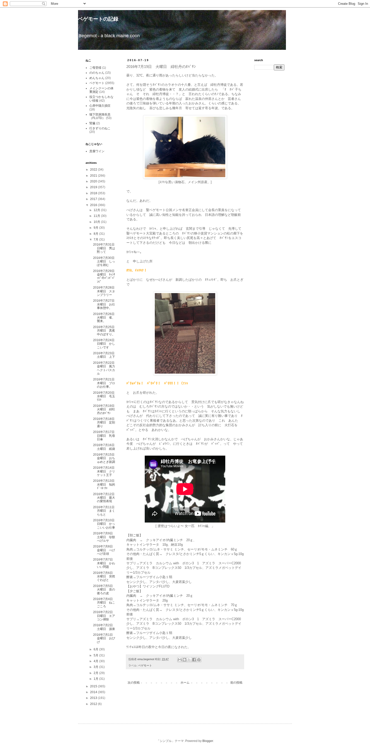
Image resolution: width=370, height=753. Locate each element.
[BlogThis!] (184, 659)
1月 (96, 679)
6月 (96, 649)
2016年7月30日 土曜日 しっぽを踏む (105, 261)
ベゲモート (145, 665)
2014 (94, 692)
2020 (94, 181)
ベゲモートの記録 (98, 19)
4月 (96, 661)
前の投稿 (236, 682)
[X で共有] (189, 659)
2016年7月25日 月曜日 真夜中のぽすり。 (105, 330)
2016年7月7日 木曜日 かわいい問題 (104, 563)
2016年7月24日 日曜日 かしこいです (105, 343)
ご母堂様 (95, 67)
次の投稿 (134, 682)
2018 (94, 193)
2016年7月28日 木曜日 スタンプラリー (105, 291)
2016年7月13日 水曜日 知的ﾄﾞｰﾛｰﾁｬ (105, 484)
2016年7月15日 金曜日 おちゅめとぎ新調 (105, 458)
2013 (94, 698)
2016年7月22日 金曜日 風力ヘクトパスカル (105, 368)
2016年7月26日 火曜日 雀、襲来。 (105, 317)
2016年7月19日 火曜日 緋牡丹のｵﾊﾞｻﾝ (105, 409)
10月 (97, 222)
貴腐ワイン (96, 151)
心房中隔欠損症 (99, 105)
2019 (94, 187)
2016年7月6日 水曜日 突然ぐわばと (104, 576)
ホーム (185, 682)
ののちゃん (96, 72)
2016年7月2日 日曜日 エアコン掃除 (104, 615)
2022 (94, 169)
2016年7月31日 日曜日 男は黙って (105, 248)
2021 (94, 175)
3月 (96, 667)
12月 (97, 210)
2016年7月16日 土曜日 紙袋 (105, 446)
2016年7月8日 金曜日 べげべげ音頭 (104, 550)
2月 (96, 673)
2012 (94, 704)
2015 (94, 686)
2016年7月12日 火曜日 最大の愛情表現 (105, 497)
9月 (96, 227)
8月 (96, 233)
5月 (96, 655)
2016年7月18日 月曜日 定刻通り (105, 422)
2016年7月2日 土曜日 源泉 (104, 626)
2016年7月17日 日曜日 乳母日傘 (105, 435)
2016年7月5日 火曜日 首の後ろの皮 (104, 589)
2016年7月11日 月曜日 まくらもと (105, 510)
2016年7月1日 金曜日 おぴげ (104, 638)
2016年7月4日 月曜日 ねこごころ (104, 602)
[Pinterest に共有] (198, 659)
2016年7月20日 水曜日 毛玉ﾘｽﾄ (105, 396)
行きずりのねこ (99, 128)
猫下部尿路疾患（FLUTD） (99, 116)
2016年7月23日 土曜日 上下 (105, 355)
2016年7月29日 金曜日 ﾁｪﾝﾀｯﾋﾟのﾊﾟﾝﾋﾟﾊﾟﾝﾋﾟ (105, 276)
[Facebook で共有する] (194, 659)
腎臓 (92, 123)
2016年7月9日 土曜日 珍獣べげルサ (104, 537)
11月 (97, 216)
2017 (94, 199)
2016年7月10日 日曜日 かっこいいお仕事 (105, 524)
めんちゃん (96, 78)
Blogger (207, 741)
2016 (94, 205)
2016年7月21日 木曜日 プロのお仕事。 (105, 383)
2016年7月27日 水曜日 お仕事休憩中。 (105, 304)
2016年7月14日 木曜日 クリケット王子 (105, 471)
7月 (96, 239)
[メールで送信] (179, 659)
